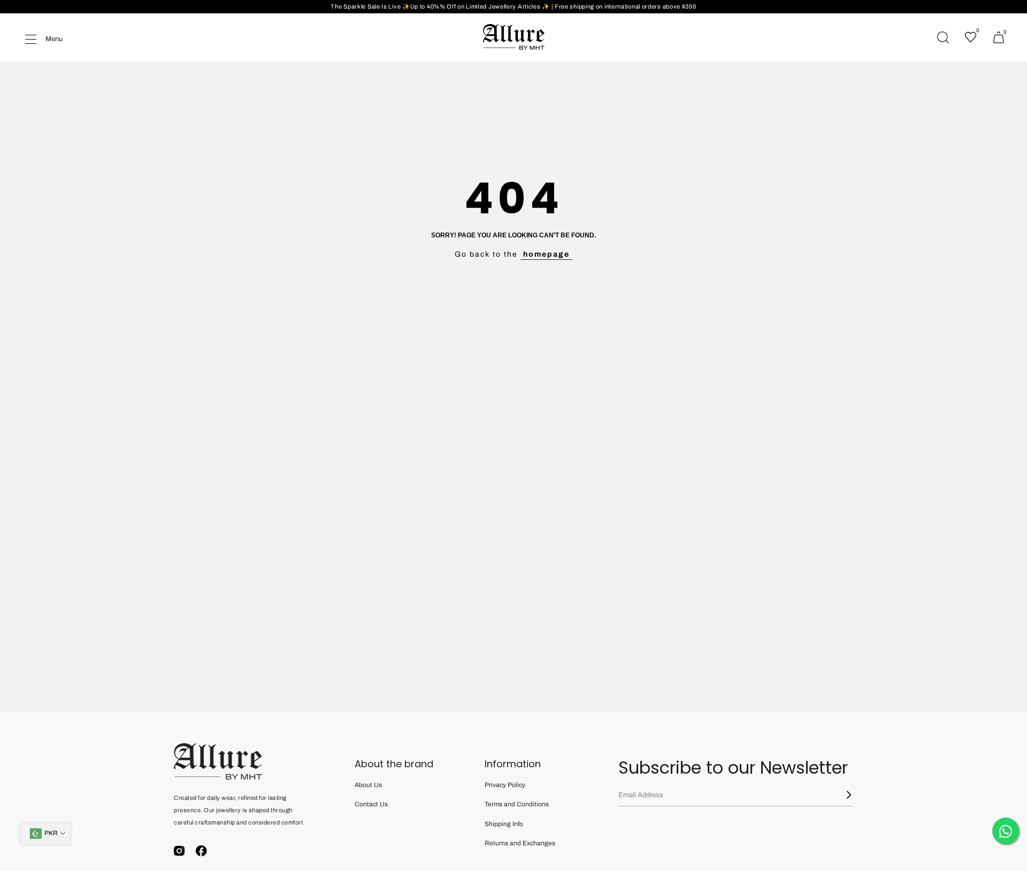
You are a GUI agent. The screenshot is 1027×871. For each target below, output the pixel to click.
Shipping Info (504, 824)
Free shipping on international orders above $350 (625, 6)
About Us (368, 785)
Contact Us (371, 804)
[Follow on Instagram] (179, 851)
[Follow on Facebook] (201, 851)
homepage (546, 254)
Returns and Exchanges (520, 843)
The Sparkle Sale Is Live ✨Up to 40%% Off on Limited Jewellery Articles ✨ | (443, 6)
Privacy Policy (505, 785)
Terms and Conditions (517, 804)
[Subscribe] (842, 795)
